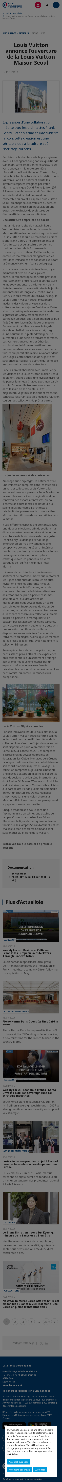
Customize (40, 1469)
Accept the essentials (19, 1469)
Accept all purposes (18, 1461)
